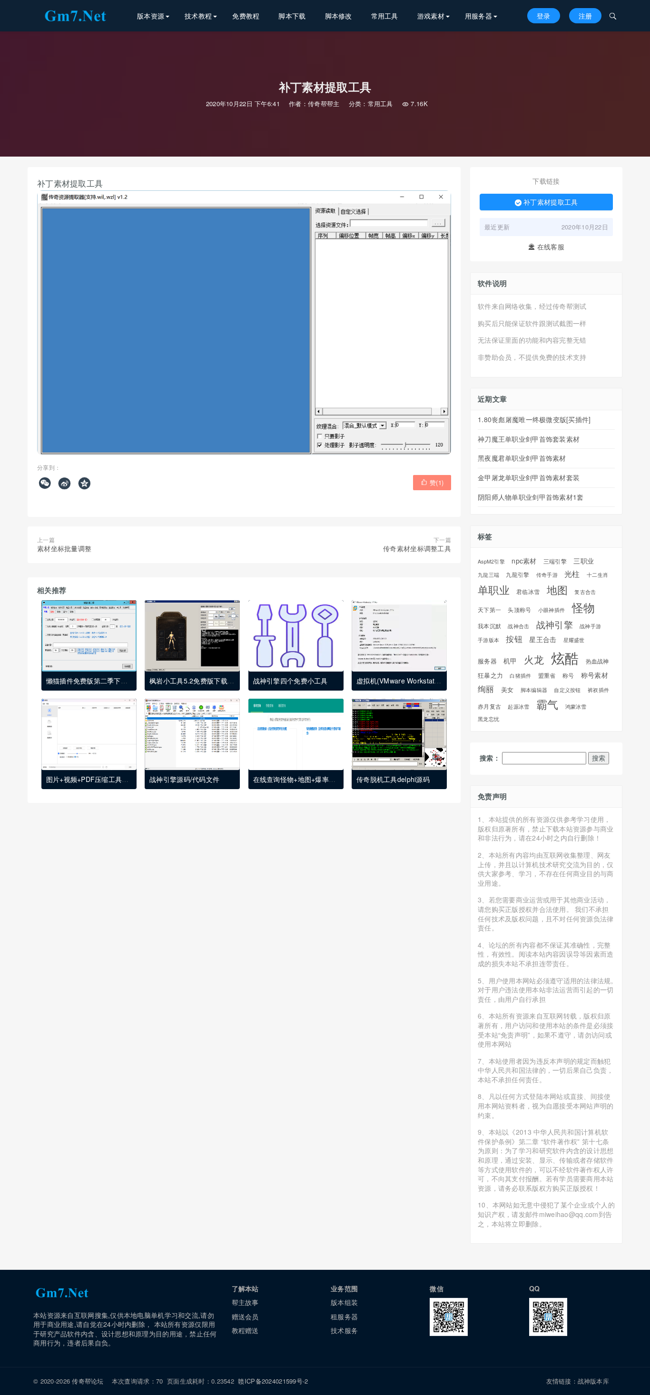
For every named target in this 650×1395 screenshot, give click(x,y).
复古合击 (585, 592)
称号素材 (594, 675)
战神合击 (518, 626)
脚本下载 (291, 15)
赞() (432, 482)
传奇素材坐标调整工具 (417, 548)
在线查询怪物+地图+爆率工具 (298, 779)
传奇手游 (547, 574)
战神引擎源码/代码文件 (184, 779)
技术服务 (344, 1330)
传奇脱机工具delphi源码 (393, 779)
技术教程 (198, 15)
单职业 (494, 590)
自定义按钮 (567, 689)
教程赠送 (245, 1330)
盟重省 (547, 675)
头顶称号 (519, 609)
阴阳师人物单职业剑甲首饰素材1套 (530, 497)
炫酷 (565, 657)
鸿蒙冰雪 (576, 706)
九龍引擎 (517, 575)
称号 (568, 676)
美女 (507, 689)
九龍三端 (488, 575)
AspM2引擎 (491, 561)
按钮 (514, 638)
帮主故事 (245, 1302)
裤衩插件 (598, 689)
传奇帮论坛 (87, 1380)
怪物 (583, 607)
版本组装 (344, 1302)
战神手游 (590, 626)
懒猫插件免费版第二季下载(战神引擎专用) (110, 680)
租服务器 (344, 1316)
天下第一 (489, 609)
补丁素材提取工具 (546, 202)
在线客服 (546, 246)
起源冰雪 (518, 706)
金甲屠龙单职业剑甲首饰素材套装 (529, 477)
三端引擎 (555, 561)
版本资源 (150, 15)
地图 (557, 589)
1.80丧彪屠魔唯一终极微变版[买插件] (534, 419)
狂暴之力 (490, 675)
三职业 (583, 560)
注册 (585, 15)
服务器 (487, 661)
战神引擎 (554, 624)
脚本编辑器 (534, 689)
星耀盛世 (574, 639)
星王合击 (542, 639)
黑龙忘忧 (488, 719)
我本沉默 (489, 626)
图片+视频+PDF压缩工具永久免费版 (101, 779)
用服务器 (478, 15)
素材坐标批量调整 (64, 548)
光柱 (572, 574)
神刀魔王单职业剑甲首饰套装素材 (529, 439)
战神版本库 (593, 1380)
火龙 (534, 659)
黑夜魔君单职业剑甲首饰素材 (522, 458)
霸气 (547, 704)
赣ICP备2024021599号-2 (273, 1380)
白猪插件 (520, 675)
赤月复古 (489, 706)
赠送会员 (245, 1316)
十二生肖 (597, 575)
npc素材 (524, 560)
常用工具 (384, 15)
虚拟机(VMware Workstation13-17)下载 (417, 680)
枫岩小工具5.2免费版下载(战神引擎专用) (211, 680)
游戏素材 (430, 15)
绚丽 (486, 688)
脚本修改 (338, 15)
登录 (544, 15)
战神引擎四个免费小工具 (290, 680)
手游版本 (488, 639)
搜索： (490, 757)
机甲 (510, 660)
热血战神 (597, 661)
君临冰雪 (528, 592)
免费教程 (245, 15)
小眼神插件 (551, 610)
